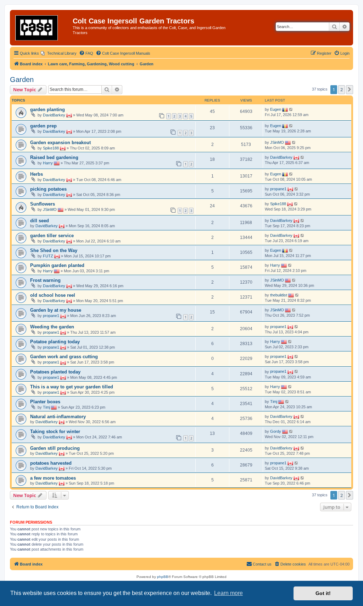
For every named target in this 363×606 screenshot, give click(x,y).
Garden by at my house (55, 310)
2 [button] (341, 89)
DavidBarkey (54, 115)
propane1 (278, 189)
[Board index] (42, 28)
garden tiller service (52, 235)
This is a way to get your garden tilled (71, 386)
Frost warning (45, 280)
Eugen (275, 109)
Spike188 (51, 148)
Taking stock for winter (55, 431)
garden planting (47, 109)
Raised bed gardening (54, 157)
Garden (22, 79)
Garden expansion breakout (60, 142)
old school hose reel (52, 295)
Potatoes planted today (55, 372)
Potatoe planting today (55, 341)
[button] (349, 89)
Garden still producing (55, 448)
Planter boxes (45, 401)
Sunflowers (42, 204)
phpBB (162, 577)
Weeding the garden (52, 326)
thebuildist (278, 295)
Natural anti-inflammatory (58, 416)
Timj (46, 407)
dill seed (39, 220)
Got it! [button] (323, 593)
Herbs (36, 174)
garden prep (43, 126)
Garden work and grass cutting (64, 356)
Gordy (275, 431)
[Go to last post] (291, 109)
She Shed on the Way (53, 250)
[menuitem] (59, 53)
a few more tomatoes (53, 478)
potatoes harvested (51, 463)
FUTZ (48, 256)
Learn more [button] (228, 593)
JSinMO (277, 142)
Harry (48, 163)
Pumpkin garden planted (57, 265)
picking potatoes (48, 189)
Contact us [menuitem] (262, 564)
